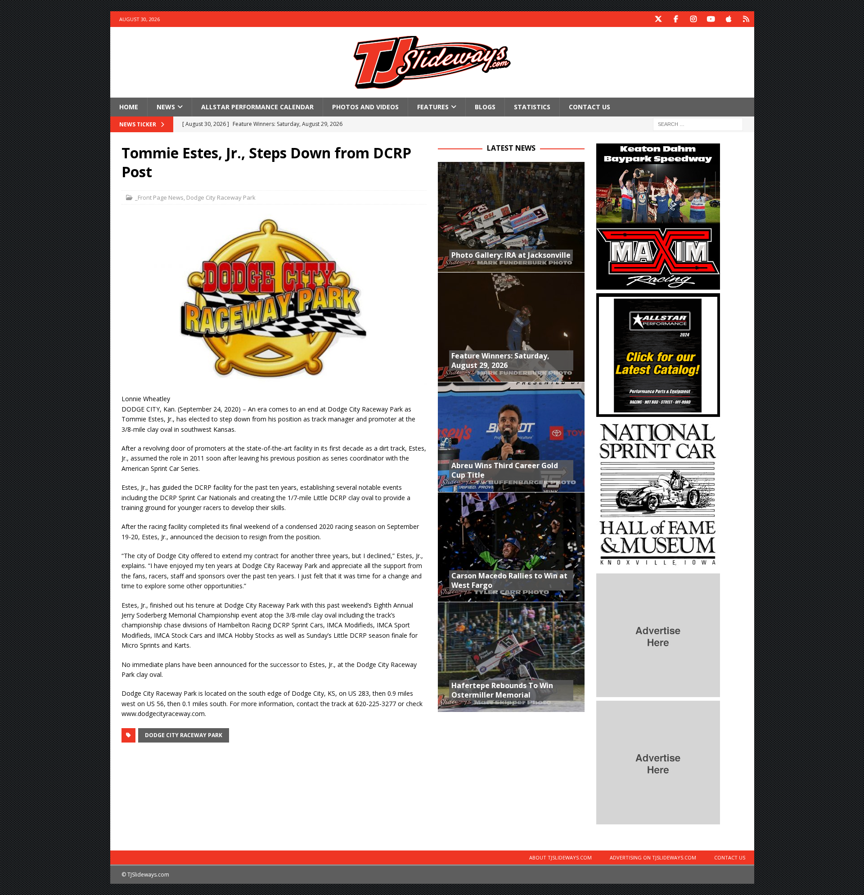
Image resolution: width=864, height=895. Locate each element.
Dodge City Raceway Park (221, 197)
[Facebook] (676, 19)
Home (128, 107)
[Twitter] (658, 19)
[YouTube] (711, 19)
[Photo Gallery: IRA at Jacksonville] (511, 217)
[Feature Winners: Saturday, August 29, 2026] (511, 327)
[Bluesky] (746, 19)
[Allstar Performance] (658, 411)
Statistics (532, 107)
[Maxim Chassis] (658, 284)
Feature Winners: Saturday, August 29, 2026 (500, 360)
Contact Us (589, 107)
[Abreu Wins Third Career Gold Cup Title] (511, 437)
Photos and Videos (365, 107)
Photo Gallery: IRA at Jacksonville (511, 255)
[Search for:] (698, 124)
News (166, 107)
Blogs (485, 107)
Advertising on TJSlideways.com (653, 857)
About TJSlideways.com (560, 857)
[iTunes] (729, 19)
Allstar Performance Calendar (257, 107)
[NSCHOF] (658, 564)
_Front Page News (159, 197)
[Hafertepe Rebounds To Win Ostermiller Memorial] (511, 657)
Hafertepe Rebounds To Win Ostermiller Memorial (502, 690)
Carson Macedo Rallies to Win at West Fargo (509, 580)
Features (433, 107)
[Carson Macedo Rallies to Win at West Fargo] (511, 547)
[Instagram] (694, 19)
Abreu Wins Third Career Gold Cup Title (504, 470)
